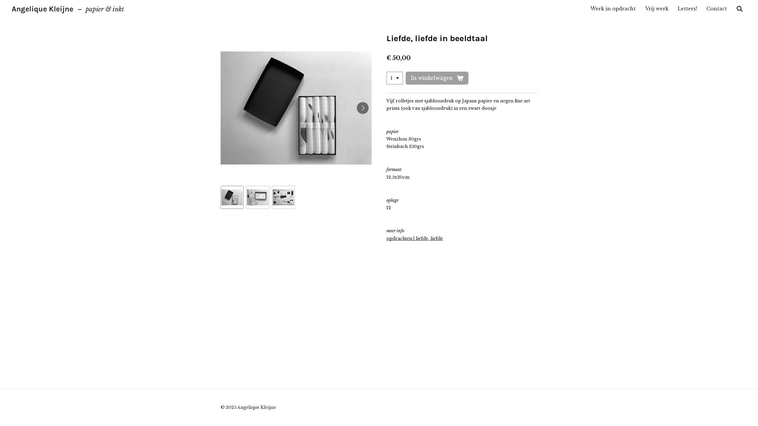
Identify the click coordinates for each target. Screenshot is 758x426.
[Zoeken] (739, 8)
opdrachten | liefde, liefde (414, 238)
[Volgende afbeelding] (363, 108)
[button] (232, 197)
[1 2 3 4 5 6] (394, 78)
